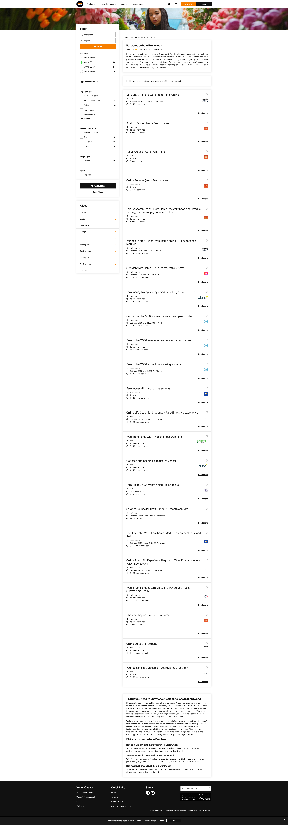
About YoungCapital (84, 792)
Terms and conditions (196, 810)
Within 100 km (90, 71)
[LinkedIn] (148, 793)
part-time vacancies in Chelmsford (176, 759)
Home (125, 37)
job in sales (140, 59)
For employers (117, 801)
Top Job (87, 175)
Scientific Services (91, 114)
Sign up (138, 716)
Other (86, 146)
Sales (86, 105)
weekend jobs (132, 732)
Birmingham (85, 244)
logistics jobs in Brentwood (171, 751)
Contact (79, 801)
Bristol (82, 219)
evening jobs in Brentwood (154, 732)
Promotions (89, 110)
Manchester (85, 225)
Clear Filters (97, 192)
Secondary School (91, 132)
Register (188, 4)
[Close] (284, 820)
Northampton (85, 264)
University (88, 142)
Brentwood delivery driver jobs (172, 748)
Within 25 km (89, 62)
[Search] (176, 4)
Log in (204, 4)
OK (174, 820)
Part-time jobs (137, 37)
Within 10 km (89, 57)
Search (98, 46)
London (83, 212)
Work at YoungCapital (85, 797)
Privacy (209, 810)
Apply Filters (98, 186)
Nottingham (85, 257)
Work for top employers (121, 806)
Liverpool (84, 270)
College (87, 137)
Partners (79, 806)
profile (190, 734)
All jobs (114, 792)
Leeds (82, 238)
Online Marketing (91, 96)
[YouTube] (153, 793)
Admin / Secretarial (92, 100)
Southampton (85, 251)
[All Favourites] (169, 4)
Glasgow (83, 232)
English (87, 161)
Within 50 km (89, 67)
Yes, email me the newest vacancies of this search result (157, 81)
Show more (85, 118)
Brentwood (150, 37)
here (162, 821)
